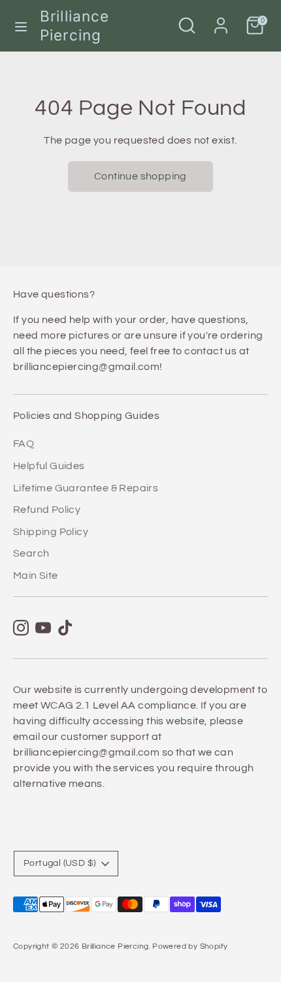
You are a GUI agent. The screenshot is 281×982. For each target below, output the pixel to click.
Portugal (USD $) (59, 863)
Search (31, 553)
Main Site (35, 575)
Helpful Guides (49, 466)
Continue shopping (140, 176)
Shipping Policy (50, 532)
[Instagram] (21, 628)
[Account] (221, 20)
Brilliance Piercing (74, 25)
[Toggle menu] (20, 26)
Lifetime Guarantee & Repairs (85, 488)
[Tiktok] (65, 628)
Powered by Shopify (189, 946)
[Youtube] (43, 628)
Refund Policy (46, 509)
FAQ (23, 443)
